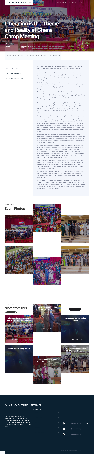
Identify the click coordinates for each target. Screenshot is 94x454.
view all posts (75, 309)
